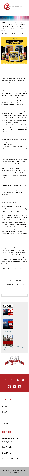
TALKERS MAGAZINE (7, 315)
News (4, 412)
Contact (5, 423)
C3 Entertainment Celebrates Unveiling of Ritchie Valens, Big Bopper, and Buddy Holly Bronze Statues (13, 348)
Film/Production (9, 447)
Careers (5, 417)
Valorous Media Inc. (10, 458)
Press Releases (18, 268)
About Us (6, 406)
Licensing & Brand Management (10, 440)
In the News (11, 268)
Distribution (7, 452)
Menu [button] (26, 13)
